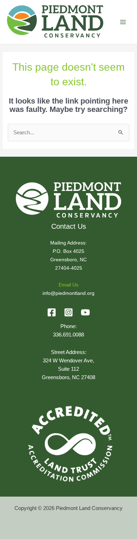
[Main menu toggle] (123, 22)
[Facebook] (51, 312)
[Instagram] (68, 312)
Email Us (68, 285)
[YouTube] (85, 312)
